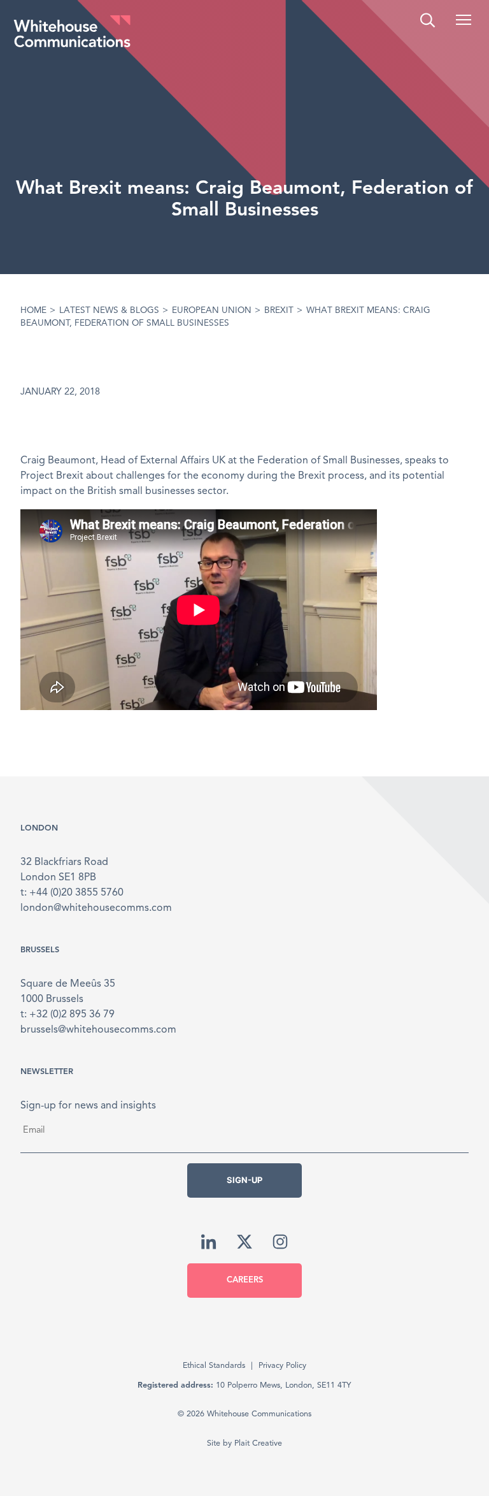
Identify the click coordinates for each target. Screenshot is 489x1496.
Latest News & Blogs (109, 311)
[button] (463, 19)
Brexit (279, 311)
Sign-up (244, 1180)
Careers (245, 1280)
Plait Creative (258, 1443)
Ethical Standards (214, 1366)
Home (33, 311)
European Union (212, 311)
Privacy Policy (282, 1366)
